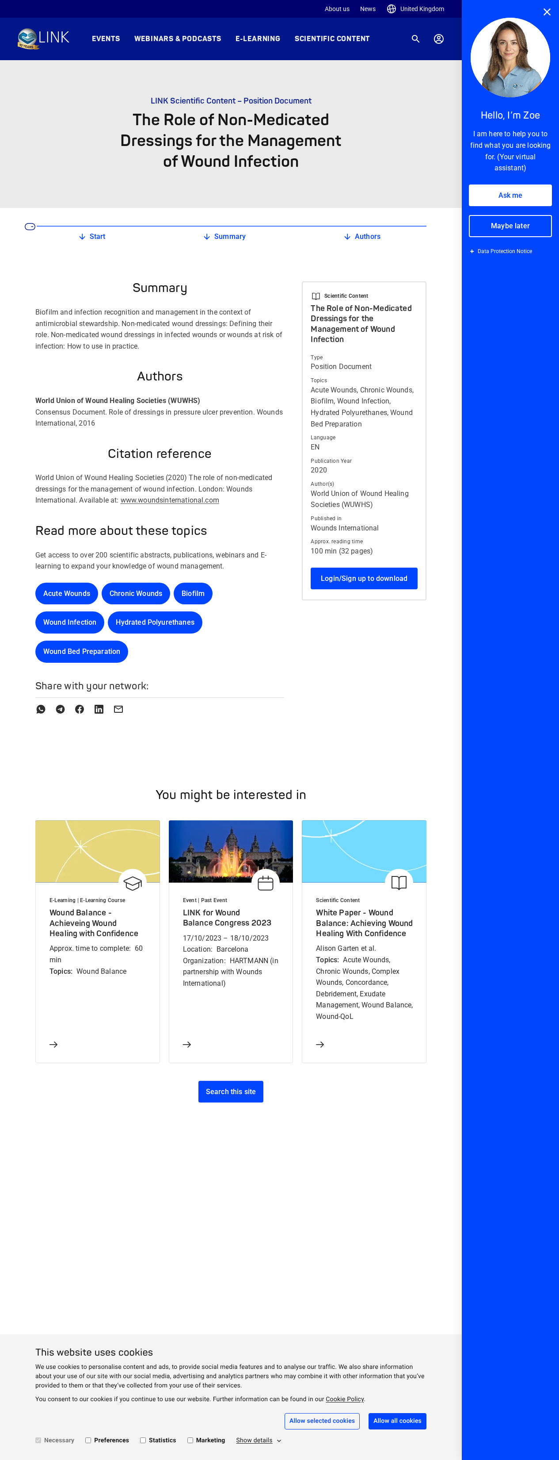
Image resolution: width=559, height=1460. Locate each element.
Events (106, 39)
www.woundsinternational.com (170, 500)
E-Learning (258, 39)
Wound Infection (69, 622)
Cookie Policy (345, 1399)
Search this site (231, 1091)
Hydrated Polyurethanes (155, 622)
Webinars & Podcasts (177, 39)
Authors (367, 236)
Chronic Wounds (136, 593)
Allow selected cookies (322, 1421)
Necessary (59, 1440)
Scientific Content (332, 39)
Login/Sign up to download (364, 578)
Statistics (162, 1440)
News (368, 8)
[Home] (43, 39)
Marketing (210, 1440)
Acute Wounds (66, 593)
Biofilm (193, 593)
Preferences (111, 1440)
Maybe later (510, 226)
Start (98, 236)
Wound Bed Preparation (81, 651)
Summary (230, 236)
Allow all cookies (397, 1421)
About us (337, 8)
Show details (254, 1440)
